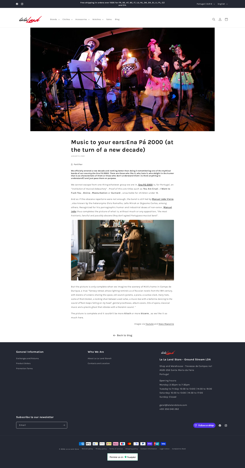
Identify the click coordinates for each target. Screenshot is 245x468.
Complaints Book (179, 449)
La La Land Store (72, 449)
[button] (54, 19)
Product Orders (23, 363)
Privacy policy (101, 449)
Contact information (149, 449)
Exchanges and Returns (27, 358)
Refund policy (87, 449)
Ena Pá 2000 (145, 184)
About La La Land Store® (99, 358)
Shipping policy (131, 449)
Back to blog (124, 335)
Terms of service (116, 449)
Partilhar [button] (78, 164)
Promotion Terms (24, 368)
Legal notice (164, 449)
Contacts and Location (99, 363)
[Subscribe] (64, 425)
